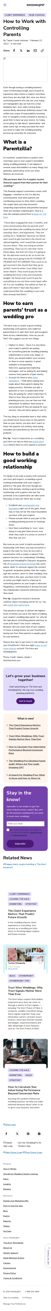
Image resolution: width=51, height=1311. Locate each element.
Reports (7, 1221)
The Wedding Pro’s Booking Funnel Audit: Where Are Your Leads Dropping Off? (27, 764)
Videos (6, 1226)
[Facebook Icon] (6, 1134)
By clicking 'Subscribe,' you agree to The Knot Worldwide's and (26, 832)
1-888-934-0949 (32, 1291)
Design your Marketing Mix (15, 1201)
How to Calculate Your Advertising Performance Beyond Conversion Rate (27, 750)
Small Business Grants (13, 1258)
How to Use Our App (13, 1206)
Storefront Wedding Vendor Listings (20, 1174)
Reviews (7, 1189)
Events (6, 1216)
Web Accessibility (11, 1297)
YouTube (7, 1231)
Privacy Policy (9, 1273)
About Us (7, 1248)
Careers (6, 1263)
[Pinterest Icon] (28, 1134)
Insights (7, 1184)
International (9, 1268)
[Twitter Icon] (17, 1134)
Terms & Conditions (12, 1278)
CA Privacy (27, 1297)
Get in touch (25, 701)
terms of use (36, 832)
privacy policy (20, 835)
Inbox (6, 1179)
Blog (5, 1211)
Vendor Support (10, 1253)
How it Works (9, 1169)
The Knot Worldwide (13, 1243)
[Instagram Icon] (39, 1134)
